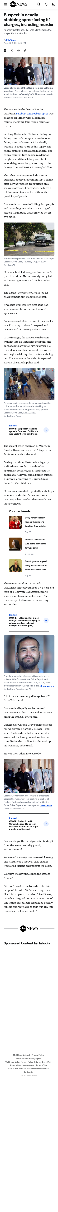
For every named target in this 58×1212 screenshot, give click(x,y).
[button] (5, 4)
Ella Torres (11, 40)
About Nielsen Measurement (22, 1065)
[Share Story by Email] (18, 50)
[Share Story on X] (11, 50)
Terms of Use (41, 1065)
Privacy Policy (38, 1055)
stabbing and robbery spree (32, 113)
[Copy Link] (25, 50)
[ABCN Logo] (18, 4)
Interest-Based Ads (42, 1062)
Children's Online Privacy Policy (19, 1062)
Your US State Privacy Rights (28, 1058)
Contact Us (28, 1072)
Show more (46, 686)
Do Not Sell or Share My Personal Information (28, 1068)
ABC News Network (21, 1055)
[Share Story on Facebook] (5, 50)
